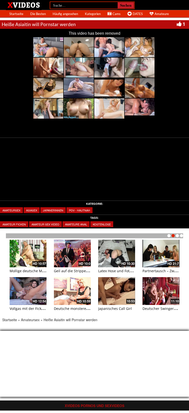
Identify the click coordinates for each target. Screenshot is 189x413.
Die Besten (38, 14)
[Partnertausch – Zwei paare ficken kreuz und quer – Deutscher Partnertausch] (160, 254)
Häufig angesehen (65, 14)
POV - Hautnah (79, 210)
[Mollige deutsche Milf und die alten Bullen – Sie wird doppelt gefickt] (28, 254)
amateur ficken (14, 224)
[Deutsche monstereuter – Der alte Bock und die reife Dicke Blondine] (72, 291)
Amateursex (11, 210)
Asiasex (31, 210)
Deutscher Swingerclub (161, 308)
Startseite (16, 14)
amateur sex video (45, 224)
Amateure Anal (76, 224)
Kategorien (93, 14)
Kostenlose (102, 224)
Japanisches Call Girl (115, 308)
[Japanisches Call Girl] (116, 291)
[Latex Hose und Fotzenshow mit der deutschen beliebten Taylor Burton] (116, 254)
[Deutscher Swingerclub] (160, 291)
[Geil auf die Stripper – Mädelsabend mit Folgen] (72, 254)
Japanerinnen (53, 210)
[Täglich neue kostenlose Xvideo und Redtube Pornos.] (24, 4)
